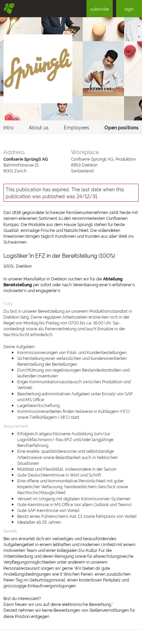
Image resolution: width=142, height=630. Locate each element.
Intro (8, 127)
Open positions (121, 127)
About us (39, 127)
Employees (76, 127)
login (129, 9)
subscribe (99, 9)
